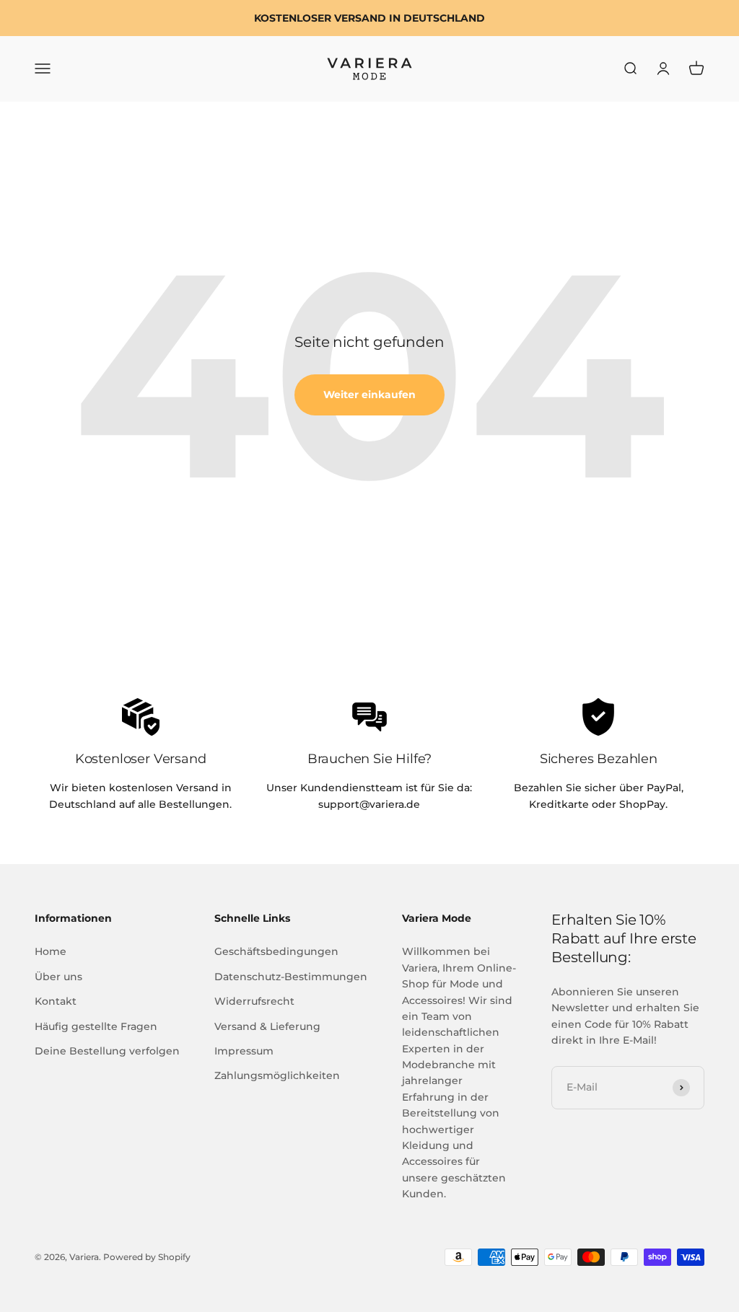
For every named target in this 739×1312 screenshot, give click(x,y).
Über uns (58, 976)
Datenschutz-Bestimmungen (290, 976)
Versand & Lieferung (267, 1026)
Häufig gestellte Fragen (96, 1026)
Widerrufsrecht (254, 1001)
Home (50, 951)
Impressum (244, 1050)
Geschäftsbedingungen (276, 951)
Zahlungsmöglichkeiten (277, 1075)
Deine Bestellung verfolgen (107, 1050)
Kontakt (55, 1001)
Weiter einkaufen (369, 394)
